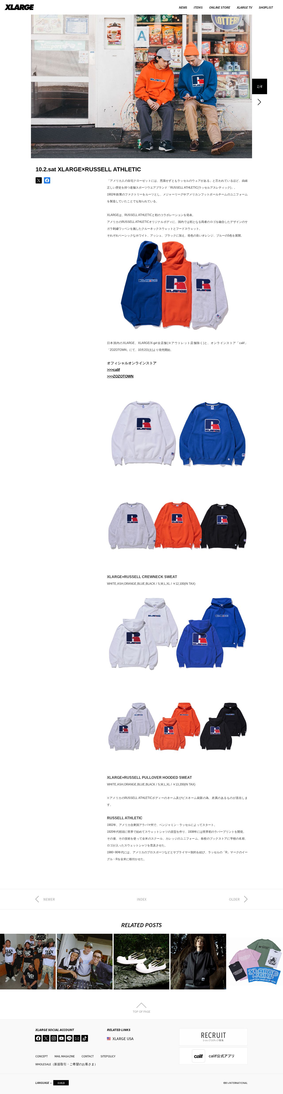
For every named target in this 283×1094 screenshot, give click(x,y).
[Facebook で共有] (47, 180)
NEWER (49, 899)
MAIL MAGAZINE (65, 1056)
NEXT (259, 102)
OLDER (234, 899)
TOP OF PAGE (141, 1011)
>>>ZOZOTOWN (120, 376)
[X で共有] (39, 180)
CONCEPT (41, 1056)
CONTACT (88, 1056)
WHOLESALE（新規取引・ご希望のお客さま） (66, 1064)
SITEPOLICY (108, 1056)
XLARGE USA (123, 1038)
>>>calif (113, 370)
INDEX (141, 899)
